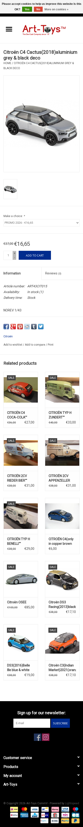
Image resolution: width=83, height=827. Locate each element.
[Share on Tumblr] (34, 326)
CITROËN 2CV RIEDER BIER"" (17, 478)
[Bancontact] (44, 809)
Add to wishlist (13, 344)
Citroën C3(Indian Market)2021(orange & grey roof (62, 667)
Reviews (53, 273)
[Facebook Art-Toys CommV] (37, 737)
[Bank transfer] (54, 820)
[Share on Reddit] (27, 326)
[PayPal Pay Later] (75, 820)
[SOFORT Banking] (55, 809)
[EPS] (65, 814)
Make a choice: (14, 216)
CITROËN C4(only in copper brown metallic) (61, 541)
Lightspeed (72, 803)
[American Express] (24, 814)
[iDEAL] (14, 809)
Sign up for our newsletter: (41, 712)
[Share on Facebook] (6, 326)
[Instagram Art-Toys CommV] (45, 737)
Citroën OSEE (17, 602)
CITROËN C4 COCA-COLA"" (17, 415)
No (38, 9)
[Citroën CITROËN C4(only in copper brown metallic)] (62, 516)
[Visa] (34, 809)
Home (7, 63)
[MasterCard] (24, 809)
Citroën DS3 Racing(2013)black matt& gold (62, 604)
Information (12, 273)
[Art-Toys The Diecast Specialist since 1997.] (50, 29)
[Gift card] (55, 814)
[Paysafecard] (44, 820)
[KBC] (34, 814)
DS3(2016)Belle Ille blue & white (18, 667)
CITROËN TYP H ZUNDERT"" (60, 415)
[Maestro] (75, 809)
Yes (27, 9)
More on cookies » (56, 9)
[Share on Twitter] (41, 326)
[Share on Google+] (13, 326)
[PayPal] (64, 820)
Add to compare (35, 344)
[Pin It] (20, 326)
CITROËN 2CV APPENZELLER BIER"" (59, 478)
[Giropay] (44, 814)
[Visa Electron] (65, 809)
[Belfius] (14, 814)
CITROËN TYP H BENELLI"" (18, 541)
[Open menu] (9, 29)
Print (50, 344)
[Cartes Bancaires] (75, 814)
